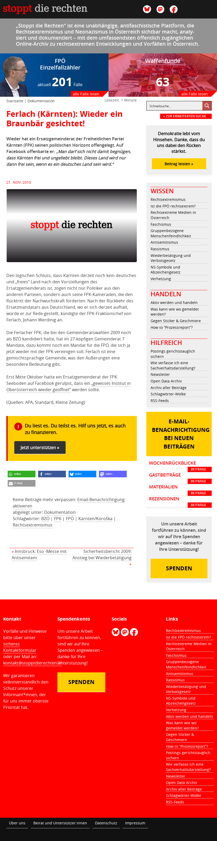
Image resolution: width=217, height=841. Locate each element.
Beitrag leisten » (179, 163)
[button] (21, 474)
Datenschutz (106, 822)
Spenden (179, 568)
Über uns (17, 822)
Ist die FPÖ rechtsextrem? (173, 206)
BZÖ (45, 518)
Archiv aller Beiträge (169, 387)
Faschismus (161, 224)
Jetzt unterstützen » (40, 447)
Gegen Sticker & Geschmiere (176, 320)
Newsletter (160, 374)
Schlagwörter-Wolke (168, 393)
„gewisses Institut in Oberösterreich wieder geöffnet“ (68, 386)
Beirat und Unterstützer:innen (60, 822)
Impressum (135, 822)
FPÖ (70, 518)
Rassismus (160, 248)
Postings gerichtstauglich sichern (173, 354)
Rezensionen (177, 501)
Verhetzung (161, 278)
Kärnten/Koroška (95, 518)
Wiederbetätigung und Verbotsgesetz (171, 258)
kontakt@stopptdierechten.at (32, 663)
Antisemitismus (164, 242)
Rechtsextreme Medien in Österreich (173, 215)
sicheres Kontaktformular (20, 647)
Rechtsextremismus (32, 525)
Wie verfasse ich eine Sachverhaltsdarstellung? (173, 365)
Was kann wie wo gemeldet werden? (175, 312)
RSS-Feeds (160, 400)
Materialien (177, 489)
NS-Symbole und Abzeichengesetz (165, 270)
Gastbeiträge (177, 477)
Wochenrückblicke (177, 466)
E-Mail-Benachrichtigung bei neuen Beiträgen (181, 434)
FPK (57, 518)
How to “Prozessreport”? (172, 327)
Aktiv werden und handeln (174, 302)
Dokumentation (41, 100)
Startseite (14, 100)
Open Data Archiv (166, 380)
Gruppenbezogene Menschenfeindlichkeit (171, 233)
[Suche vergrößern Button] (206, 105)
